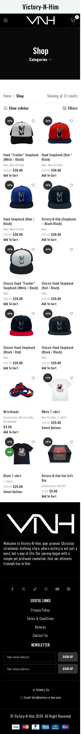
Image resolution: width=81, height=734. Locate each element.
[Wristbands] (21, 390)
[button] (10, 176)
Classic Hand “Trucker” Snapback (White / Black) (20, 285)
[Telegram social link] (57, 589)
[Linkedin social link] (46, 589)
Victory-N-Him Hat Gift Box (57, 478)
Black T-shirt (12, 475)
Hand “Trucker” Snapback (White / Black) (20, 157)
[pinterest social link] (68, 589)
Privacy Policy (40, 610)
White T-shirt (51, 411)
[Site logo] (40, 20)
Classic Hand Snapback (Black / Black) (57, 349)
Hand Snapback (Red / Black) (57, 157)
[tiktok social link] (34, 589)
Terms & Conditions (40, 618)
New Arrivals (17, 165)
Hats (6, 165)
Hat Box (61, 485)
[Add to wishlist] (33, 121)
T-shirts (62, 417)
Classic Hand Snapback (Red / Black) (57, 285)
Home (7, 96)
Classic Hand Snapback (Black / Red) (19, 349)
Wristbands (11, 411)
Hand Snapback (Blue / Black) (18, 221)
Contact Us (40, 635)
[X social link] (23, 589)
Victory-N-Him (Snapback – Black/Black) (59, 221)
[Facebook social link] (12, 589)
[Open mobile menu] (5, 20)
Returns (40, 627)
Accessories (10, 417)
